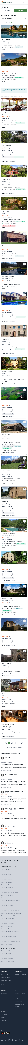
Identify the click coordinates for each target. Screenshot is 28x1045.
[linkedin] (23, 1040)
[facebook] (2, 1040)
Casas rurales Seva (5, 869)
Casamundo (4, 1020)
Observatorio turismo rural (6, 981)
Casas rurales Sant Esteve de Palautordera (11, 913)
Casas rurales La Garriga (7, 905)
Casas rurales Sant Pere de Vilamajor (10, 910)
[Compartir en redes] (23, 2)
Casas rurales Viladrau (6, 882)
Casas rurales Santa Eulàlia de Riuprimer (10, 900)
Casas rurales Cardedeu (6, 944)
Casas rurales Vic (5, 897)
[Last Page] (24, 743)
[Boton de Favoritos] (24, 27)
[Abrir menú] (26, 2)
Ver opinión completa (6, 770)
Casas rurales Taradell (6, 874)
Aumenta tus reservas (20, 974)
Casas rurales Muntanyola (7, 895)
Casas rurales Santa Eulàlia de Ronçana (10, 941)
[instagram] (5, 1040)
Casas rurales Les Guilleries (7, 956)
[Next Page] (22, 743)
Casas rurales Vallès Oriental (7, 961)
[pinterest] (19, 1040)
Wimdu (3, 1017)
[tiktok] (12, 1040)
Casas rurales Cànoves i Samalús (9, 903)
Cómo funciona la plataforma (19, 1005)
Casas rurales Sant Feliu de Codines (9, 939)
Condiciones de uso (20, 993)
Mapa (21, 10)
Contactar (4, 985)
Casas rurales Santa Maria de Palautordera (11, 934)
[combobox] (14, 7)
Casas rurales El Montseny (7, 950)
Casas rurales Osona (6, 953)
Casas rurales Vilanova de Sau (8, 908)
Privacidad (17, 996)
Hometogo (4, 1014)
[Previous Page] (6, 743)
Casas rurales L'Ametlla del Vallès (9, 915)
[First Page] (4, 743)
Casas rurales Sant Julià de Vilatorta (9, 892)
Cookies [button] (17, 999)
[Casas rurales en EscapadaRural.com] (6, 2)
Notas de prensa (5, 977)
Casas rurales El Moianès (7, 958)
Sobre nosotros (5, 974)
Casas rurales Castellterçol (7, 923)
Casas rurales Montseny (6, 884)
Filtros (8, 10)
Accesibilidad (18, 1001)
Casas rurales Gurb (5, 921)
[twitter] (9, 1040)
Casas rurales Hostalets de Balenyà (9, 872)
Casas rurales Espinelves (7, 890)
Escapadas (4, 993)
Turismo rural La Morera (6, 762)
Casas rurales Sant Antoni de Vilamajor (10, 931)
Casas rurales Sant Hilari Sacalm (8, 936)
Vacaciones (4, 996)
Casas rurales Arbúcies (6, 926)
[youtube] (16, 1040)
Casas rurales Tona (5, 877)
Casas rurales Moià (5, 928)
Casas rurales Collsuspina (7, 887)
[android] (14, 1033)
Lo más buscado (5, 999)
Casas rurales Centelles (6, 879)
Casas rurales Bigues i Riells (7, 918)
